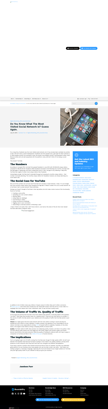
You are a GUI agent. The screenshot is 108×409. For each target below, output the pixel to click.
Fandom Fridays (86, 183)
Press (78, 186)
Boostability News (77, 179)
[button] (13, 394)
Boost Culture (88, 177)
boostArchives (26, 121)
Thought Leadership (86, 190)
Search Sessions (84, 186)
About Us (82, 390)
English (12, 407)
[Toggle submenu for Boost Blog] (30, 98)
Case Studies (48, 391)
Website (82, 192)
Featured (92, 183)
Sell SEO (30, 390)
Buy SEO (30, 391)
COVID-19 (79, 181)
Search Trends (91, 186)
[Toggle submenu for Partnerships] (22, 98)
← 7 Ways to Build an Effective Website (22, 378)
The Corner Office (77, 190)
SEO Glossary (65, 390)
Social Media (85, 188)
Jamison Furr (22, 132)
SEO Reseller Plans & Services (35, 393)
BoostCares (91, 179)
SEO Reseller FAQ (49, 393)
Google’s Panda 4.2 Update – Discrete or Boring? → (56, 378)
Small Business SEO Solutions (35, 395)
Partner (74, 186)
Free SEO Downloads (67, 393)
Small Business (78, 188)
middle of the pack (37, 333)
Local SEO (94, 185)
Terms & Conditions (84, 395)
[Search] (96, 103)
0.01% (37, 325)
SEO (21, 121)
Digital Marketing (14, 121)
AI (73, 177)
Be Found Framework (79, 177)
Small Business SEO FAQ (50, 395)
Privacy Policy (83, 393)
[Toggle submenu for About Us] (47, 98)
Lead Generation (87, 185)
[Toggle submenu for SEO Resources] (40, 98)
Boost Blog (47, 390)
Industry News (79, 185)
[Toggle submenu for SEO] (13, 98)
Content (74, 181)
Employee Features (77, 183)
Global (74, 185)
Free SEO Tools (66, 391)
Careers (81, 391)
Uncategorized (76, 192)
